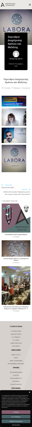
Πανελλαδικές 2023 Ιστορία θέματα (16, 234)
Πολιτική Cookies (16, 425)
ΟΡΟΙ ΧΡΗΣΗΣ (16, 381)
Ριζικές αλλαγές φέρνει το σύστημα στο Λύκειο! (16, 259)
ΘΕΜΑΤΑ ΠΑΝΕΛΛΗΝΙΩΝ (16, 360)
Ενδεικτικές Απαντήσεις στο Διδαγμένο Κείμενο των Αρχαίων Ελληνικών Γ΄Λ (16, 308)
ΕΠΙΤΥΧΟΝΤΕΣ (16, 346)
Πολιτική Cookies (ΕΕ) (16, 384)
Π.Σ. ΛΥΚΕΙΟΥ (16, 340)
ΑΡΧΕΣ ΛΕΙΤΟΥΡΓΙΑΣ (16, 334)
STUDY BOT (16, 375)
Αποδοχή (16, 412)
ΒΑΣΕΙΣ (16, 357)
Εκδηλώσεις (17, 88)
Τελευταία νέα (26, 88)
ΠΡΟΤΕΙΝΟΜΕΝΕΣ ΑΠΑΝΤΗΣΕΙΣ (16, 363)
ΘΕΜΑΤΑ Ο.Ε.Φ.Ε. (16, 354)
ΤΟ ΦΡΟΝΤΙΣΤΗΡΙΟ (16, 331)
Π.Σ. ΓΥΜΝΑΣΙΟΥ (16, 337)
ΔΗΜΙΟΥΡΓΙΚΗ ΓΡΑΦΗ (16, 343)
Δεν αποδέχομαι (16, 417)
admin (20, 59)
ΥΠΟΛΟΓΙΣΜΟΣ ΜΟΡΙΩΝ (16, 372)
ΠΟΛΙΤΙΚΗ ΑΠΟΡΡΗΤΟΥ (16, 378)
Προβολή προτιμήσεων (16, 421)
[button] (29, 392)
